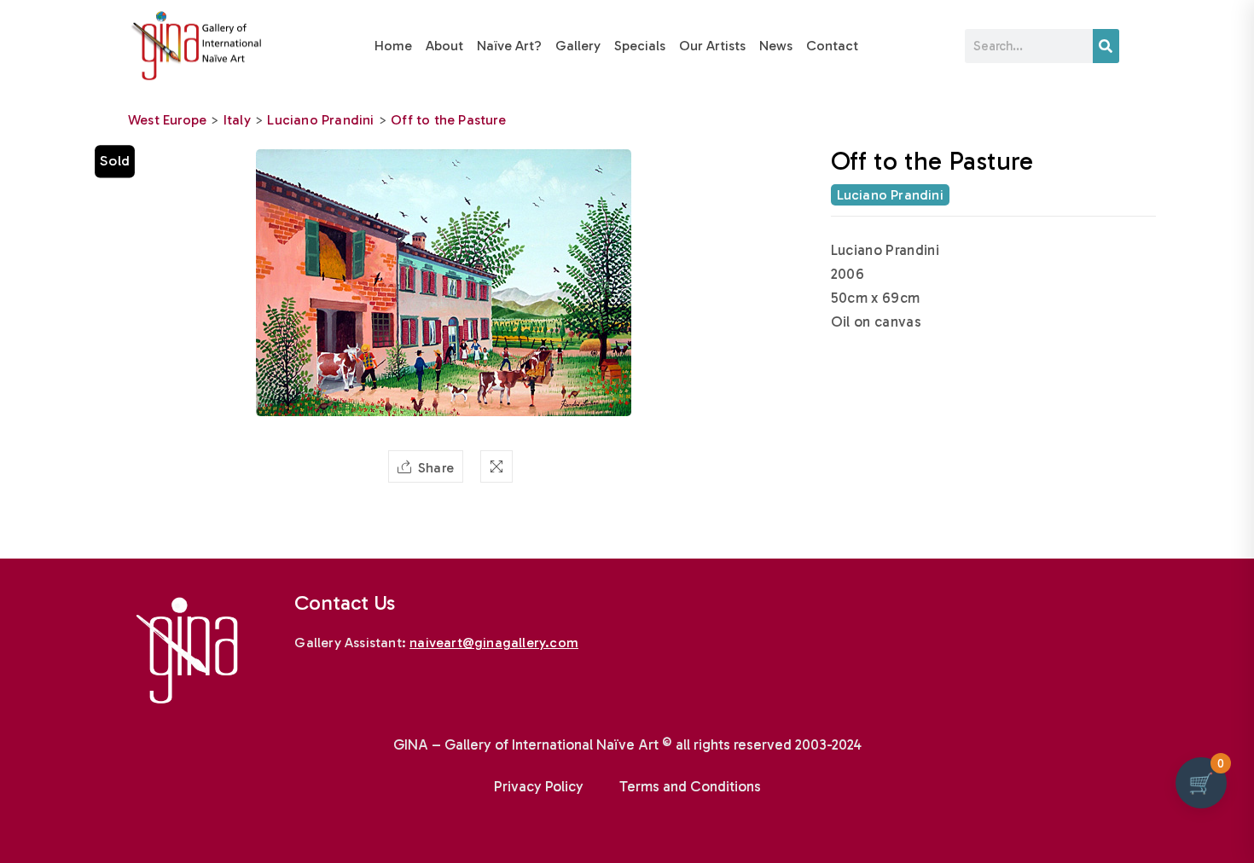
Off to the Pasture (448, 120)
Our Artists (712, 46)
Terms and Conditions (690, 786)
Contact (832, 46)
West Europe (167, 120)
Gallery (578, 46)
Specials (639, 46)
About (444, 46)
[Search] (1106, 46)
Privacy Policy (538, 786)
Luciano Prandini (320, 120)
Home (393, 46)
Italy (237, 120)
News (775, 46)
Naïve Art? (509, 46)
